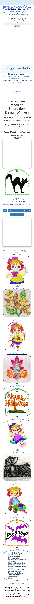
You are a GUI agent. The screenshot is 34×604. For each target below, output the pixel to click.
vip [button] (17, 214)
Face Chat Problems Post (22, 81)
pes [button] (12, 214)
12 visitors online (17, 22)
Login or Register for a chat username (17, 14)
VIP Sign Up (20, 20)
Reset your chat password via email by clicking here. (19, 77)
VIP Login (13, 20)
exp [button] (14, 210)
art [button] (5, 210)
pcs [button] (29, 210)
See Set (17, 198)
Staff (23, 585)
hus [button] (19, 210)
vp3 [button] (22, 214)
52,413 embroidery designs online (17, 11)
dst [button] (10, 210)
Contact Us (12, 585)
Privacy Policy (18, 585)
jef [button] (24, 210)
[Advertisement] (17, 47)
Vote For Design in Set (17, 200)
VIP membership (16, 70)
